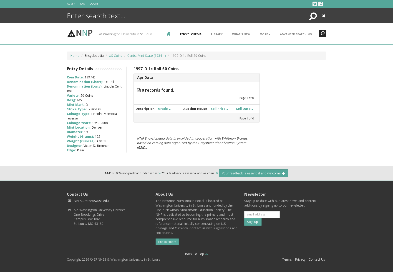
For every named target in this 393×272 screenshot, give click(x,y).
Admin (71, 3)
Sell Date (244, 108)
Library (217, 34)
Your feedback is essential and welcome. (252, 173)
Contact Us (317, 259)
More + (265, 34)
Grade (163, 108)
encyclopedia (191, 34)
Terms (287, 259)
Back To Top (195, 254)
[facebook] (320, 4)
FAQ (82, 3)
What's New (241, 34)
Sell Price (219, 108)
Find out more (167, 242)
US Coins (115, 55)
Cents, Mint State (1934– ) (146, 55)
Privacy (300, 259)
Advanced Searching (296, 34)
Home (74, 55)
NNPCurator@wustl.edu (91, 201)
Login (94, 3)
